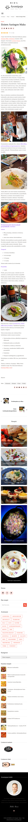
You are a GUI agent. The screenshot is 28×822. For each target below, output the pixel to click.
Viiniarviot (16, 642)
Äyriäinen (12, 646)
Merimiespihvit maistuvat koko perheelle (14, 540)
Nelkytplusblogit (8, 632)
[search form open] (17, 3)
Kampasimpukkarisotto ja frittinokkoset (14, 482)
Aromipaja (17, 6)
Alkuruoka (8, 383)
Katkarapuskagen (15, 626)
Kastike (17, 622)
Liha (11, 629)
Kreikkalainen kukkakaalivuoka (14, 704)
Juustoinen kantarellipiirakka (14, 682)
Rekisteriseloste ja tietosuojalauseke (14, 819)
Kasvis (4, 626)
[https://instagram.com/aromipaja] (7, 593)
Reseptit (2, 21)
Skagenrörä (12, 639)
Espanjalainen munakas (13, 711)
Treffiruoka (6, 642)
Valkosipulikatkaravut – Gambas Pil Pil (16, 725)
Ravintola (5, 636)
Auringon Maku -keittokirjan (8, 38)
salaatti (23, 636)
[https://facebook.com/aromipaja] (3, 593)
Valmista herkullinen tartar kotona (15, 696)
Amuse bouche (16, 616)
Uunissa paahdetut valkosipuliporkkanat (16, 733)
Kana (10, 622)
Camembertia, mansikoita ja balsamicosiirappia (14, 463)
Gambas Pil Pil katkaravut (13, 718)
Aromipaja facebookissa (14, 501)
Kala (3, 622)
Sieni (3, 639)
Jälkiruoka (16, 619)
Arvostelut (6, 619)
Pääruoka (20, 632)
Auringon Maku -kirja (6, 367)
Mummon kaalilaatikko (12, 667)
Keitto (4, 629)
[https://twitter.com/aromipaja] (11, 593)
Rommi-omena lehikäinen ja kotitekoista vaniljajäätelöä (14, 444)
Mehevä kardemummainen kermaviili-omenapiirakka (16, 675)
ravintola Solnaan (16, 40)
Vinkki (24, 383)
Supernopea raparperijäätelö (14, 580)
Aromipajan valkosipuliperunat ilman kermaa (16, 690)
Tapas (19, 383)
